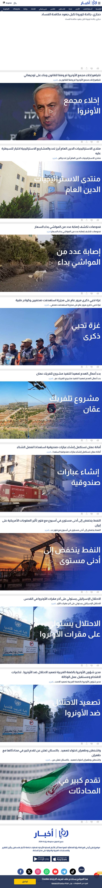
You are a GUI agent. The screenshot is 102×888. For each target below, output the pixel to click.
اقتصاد (33, 9)
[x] (29, 872)
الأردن (78, 9)
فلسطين (62, 9)
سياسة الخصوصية (58, 883)
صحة (70, 9)
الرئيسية (98, 9)
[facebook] (20, 872)
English (9, 3)
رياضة (25, 9)
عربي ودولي (43, 9)
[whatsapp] (47, 872)
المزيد (55, 80)
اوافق (25, 881)
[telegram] (64, 872)
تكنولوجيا (6, 9)
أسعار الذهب (87, 9)
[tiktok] (73, 872)
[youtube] (55, 872)
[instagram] (38, 872)
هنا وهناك (16, 9)
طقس (52, 9)
